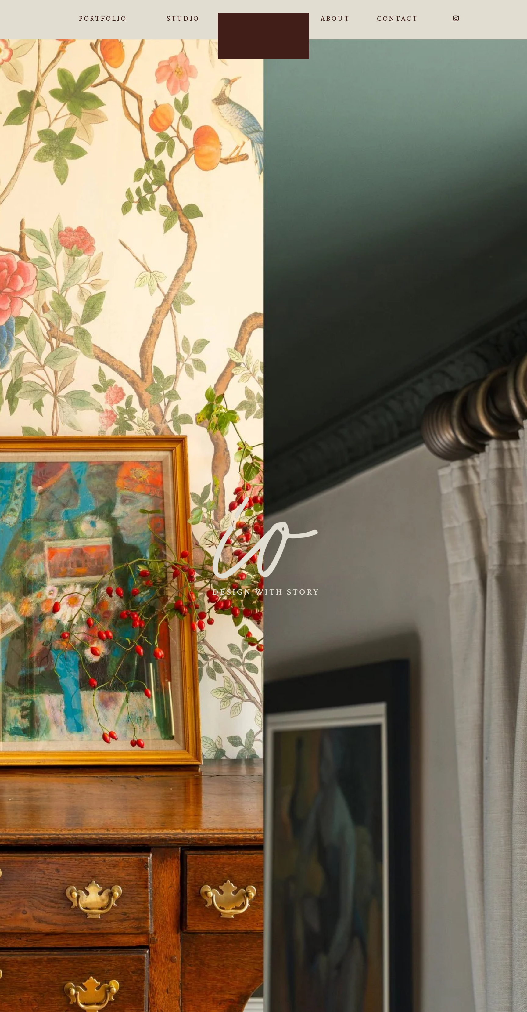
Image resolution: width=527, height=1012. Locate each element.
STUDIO (183, 18)
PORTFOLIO (103, 18)
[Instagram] (456, 18)
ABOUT (335, 18)
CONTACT (397, 18)
